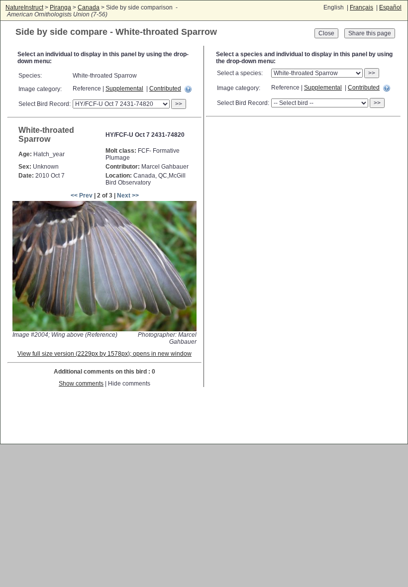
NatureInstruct (24, 7)
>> (178, 103)
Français (361, 7)
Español (390, 7)
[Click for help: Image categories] (188, 89)
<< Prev (82, 195)
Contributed (165, 88)
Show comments (81, 383)
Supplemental (124, 88)
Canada (89, 7)
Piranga (60, 7)
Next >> (128, 195)
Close (326, 33)
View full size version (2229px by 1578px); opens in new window (104, 353)
